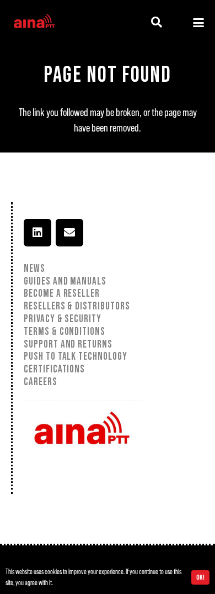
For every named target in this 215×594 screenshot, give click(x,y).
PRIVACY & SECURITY (62, 319)
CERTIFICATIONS (54, 369)
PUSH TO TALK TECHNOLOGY (75, 356)
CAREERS (40, 382)
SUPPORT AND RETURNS (69, 344)
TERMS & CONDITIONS (64, 331)
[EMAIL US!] (69, 232)
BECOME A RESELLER (62, 293)
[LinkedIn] (37, 232)
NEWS (34, 268)
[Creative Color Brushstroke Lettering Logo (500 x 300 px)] (34, 22)
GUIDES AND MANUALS (65, 281)
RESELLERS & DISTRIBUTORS (77, 306)
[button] (156, 22)
